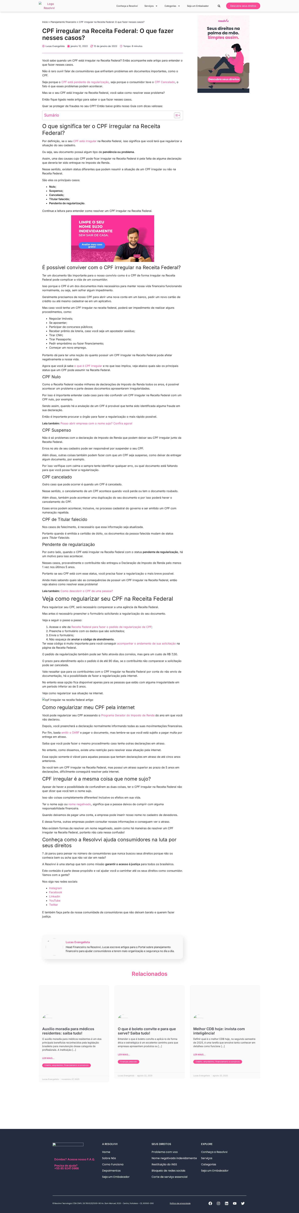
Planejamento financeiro (63, 22)
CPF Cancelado (165, 82)
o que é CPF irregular (88, 366)
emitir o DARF (70, 732)
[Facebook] (210, 1203)
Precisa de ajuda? (66, 1167)
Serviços (149, 5)
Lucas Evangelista (78, 942)
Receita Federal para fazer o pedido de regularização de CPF (111, 627)
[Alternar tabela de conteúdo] (175, 115)
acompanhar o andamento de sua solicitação (146, 643)
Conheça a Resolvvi (127, 5)
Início (45, 22)
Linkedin (54, 896)
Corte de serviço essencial (169, 1177)
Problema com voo (165, 1152)
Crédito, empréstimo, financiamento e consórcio (66, 1065)
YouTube (54, 900)
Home (106, 1152)
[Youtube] (234, 1203)
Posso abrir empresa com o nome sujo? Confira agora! (96, 423)
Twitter (53, 904)
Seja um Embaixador (198, 5)
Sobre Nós (109, 1158)
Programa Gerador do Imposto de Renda (128, 715)
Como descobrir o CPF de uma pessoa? (87, 591)
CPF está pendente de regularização (85, 82)
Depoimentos (111, 1171)
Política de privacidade (180, 1203)
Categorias (170, 5)
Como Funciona (112, 1164)
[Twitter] (242, 1203)
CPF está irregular (85, 141)
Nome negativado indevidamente (174, 1158)
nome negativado (79, 804)
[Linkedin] (226, 1203)
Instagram (55, 888)
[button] (219, 6)
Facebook (55, 892)
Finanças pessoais (128, 1061)
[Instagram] (218, 1203)
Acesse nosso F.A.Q (80, 1159)
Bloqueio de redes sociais (168, 1171)
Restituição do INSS (164, 1164)
